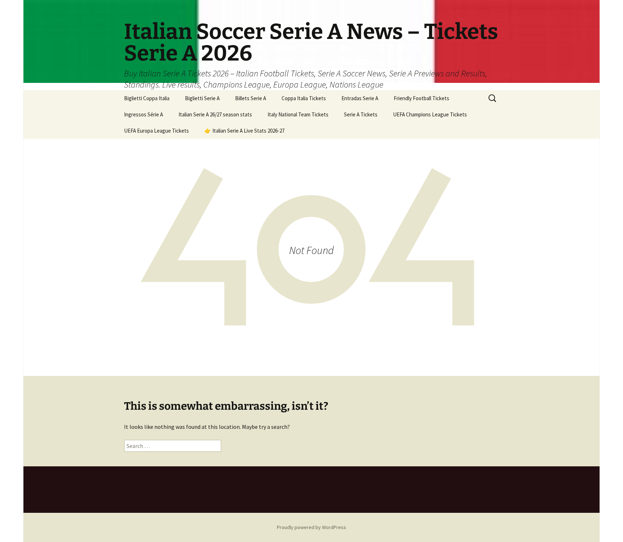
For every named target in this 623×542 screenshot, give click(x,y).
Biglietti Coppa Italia (146, 98)
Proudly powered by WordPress (311, 527)
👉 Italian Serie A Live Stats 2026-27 (244, 130)
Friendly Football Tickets (421, 98)
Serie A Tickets (360, 114)
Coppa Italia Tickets (304, 98)
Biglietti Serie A (202, 98)
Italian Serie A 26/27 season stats (215, 114)
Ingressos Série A (143, 114)
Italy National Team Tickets (298, 114)
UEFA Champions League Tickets (430, 114)
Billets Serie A (250, 98)
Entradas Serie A (359, 98)
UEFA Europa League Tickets (156, 130)
